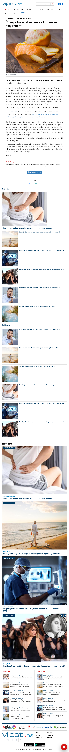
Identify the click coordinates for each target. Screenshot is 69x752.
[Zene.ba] (22, 727)
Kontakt (49, 737)
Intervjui (60, 9)
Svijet (47, 9)
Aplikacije (50, 735)
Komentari (8, 14)
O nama (38, 733)
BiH (35, 9)
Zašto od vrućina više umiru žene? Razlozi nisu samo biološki (37, 306)
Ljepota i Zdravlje (9, 447)
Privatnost (39, 737)
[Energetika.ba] (60, 727)
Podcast (28, 9)
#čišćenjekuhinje (20, 117)
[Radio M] (7, 727)
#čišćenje (11, 117)
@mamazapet (12, 112)
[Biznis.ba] (47, 727)
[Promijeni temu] (60, 4)
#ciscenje (44, 114)
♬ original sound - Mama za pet (37, 117)
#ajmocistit (36, 114)
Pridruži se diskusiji (35, 172)
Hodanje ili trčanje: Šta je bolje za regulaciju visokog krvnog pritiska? (39, 232)
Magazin (16, 14)
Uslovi (38, 735)
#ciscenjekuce (53, 114)
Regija (41, 9)
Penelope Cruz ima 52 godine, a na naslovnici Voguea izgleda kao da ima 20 (41, 269)
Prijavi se (23, 12)
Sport (53, 9)
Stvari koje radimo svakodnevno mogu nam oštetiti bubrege (27, 228)
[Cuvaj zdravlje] (34, 727)
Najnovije (20, 9)
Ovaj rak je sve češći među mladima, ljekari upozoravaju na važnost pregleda (41, 250)
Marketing (50, 733)
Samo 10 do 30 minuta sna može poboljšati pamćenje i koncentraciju (39, 287)
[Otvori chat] (64, 747)
